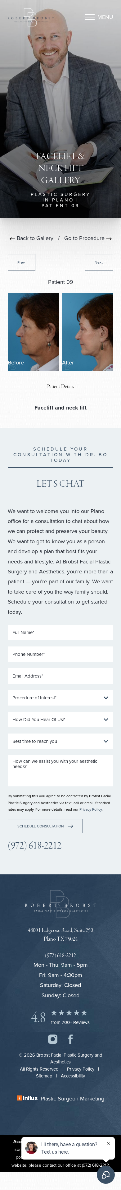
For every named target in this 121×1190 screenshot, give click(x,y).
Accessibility (73, 1075)
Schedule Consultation (40, 826)
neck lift (76, 408)
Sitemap (44, 1075)
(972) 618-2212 (34, 846)
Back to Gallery (34, 238)
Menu (105, 17)
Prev (21, 262)
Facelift (43, 408)
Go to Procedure (85, 238)
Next (99, 262)
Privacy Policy (90, 809)
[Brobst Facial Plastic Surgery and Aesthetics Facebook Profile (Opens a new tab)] (70, 1038)
